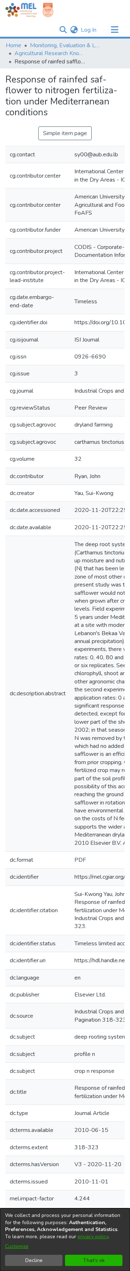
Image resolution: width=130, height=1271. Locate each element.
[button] (63, 30)
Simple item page (65, 133)
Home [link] (13, 45)
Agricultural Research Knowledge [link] (50, 53)
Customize (17, 1246)
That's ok (94, 1260)
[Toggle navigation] (114, 30)
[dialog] (65, 1239)
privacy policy (93, 1236)
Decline (34, 1260)
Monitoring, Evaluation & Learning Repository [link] (66, 45)
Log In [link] (89, 30)
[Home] (20, 10)
